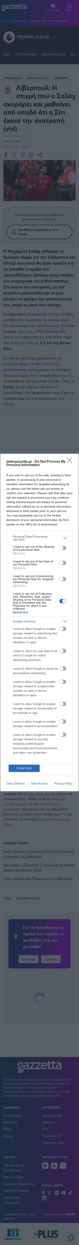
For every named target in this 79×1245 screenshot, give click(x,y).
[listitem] (39, 538)
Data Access (39, 783)
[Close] (71, 462)
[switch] (62, 548)
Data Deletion (16, 783)
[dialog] (39, 622)
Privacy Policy (63, 783)
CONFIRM (24, 768)
